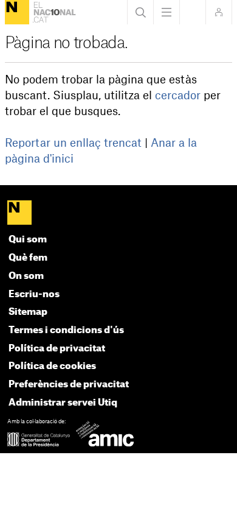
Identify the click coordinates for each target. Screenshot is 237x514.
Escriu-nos (34, 294)
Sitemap (28, 312)
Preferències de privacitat (69, 384)
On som (26, 276)
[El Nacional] (17, 12)
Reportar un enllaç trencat (73, 143)
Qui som (28, 239)
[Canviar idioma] (192, 12)
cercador (178, 95)
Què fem (28, 257)
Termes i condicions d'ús (66, 330)
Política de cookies (52, 366)
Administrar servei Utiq (63, 402)
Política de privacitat (57, 348)
